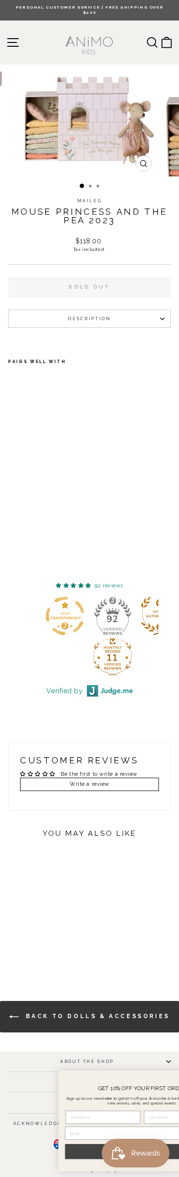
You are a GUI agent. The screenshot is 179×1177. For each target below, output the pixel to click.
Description (89, 318)
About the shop (87, 1061)
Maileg (89, 200)
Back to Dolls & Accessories (96, 1016)
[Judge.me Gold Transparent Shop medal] (65, 616)
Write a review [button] (89, 784)
